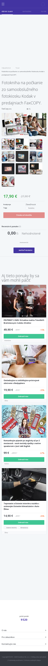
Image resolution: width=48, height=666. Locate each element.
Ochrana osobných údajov (32, 660)
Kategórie (27, 11)
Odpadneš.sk (6, 68)
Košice (7, 464)
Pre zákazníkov (8, 637)
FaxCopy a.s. (7, 109)
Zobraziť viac (23, 336)
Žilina (6, 401)
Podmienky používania (15, 660)
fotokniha (31, 208)
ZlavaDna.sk (31, 204)
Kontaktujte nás (9, 644)
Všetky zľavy (7, 11)
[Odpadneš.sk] (24, 4)
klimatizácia (24, 528)
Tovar (18, 68)
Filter (43, 11)
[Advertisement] (24, 40)
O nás (4, 630)
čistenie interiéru (11, 528)
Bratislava (8, 340)
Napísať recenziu (25, 250)
